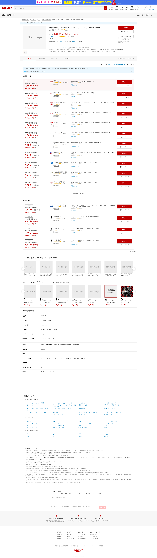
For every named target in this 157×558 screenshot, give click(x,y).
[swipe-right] (133, 268)
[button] (117, 8)
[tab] (29, 58)
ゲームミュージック (46, 19)
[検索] (105, 8)
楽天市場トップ (25, 19)
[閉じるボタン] (135, 23)
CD (39, 19)
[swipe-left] (23, 268)
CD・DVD (33, 19)
